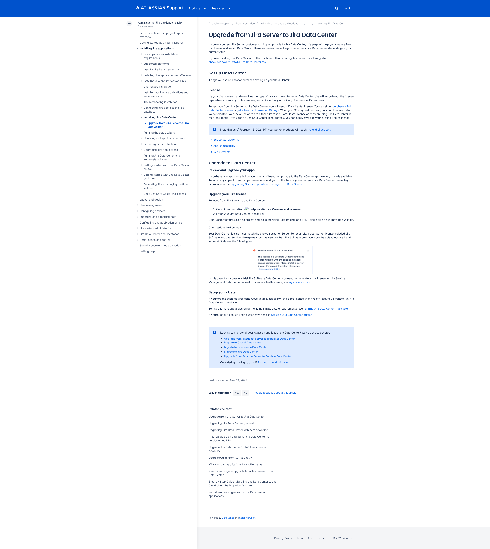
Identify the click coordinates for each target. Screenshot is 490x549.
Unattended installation (158, 86)
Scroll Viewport (247, 517)
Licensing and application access (164, 138)
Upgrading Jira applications (161, 149)
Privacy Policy (283, 538)
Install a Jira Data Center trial (161, 69)
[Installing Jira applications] (309, 23)
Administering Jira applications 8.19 (160, 22)
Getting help (147, 251)
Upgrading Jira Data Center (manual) (232, 423)
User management (151, 205)
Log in (347, 8)
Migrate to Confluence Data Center (245, 347)
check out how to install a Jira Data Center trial (237, 62)
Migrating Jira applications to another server (236, 464)
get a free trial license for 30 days (257, 110)
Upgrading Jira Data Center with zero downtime (238, 430)
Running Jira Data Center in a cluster (326, 308)
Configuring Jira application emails (161, 222)
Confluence (228, 517)
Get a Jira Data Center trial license (165, 193)
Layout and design (151, 199)
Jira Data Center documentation (159, 234)
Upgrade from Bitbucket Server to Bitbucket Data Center (259, 338)
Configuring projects (152, 211)
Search (337, 8)
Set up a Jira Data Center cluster (291, 314)
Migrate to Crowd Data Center (242, 342)
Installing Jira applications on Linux (165, 80)
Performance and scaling (155, 239)
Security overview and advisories (160, 245)
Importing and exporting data (158, 216)
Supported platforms (156, 63)
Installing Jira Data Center (160, 117)
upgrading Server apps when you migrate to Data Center (266, 184)
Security (323, 538)
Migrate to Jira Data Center (241, 351)
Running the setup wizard (159, 132)
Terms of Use (304, 538)
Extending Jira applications (160, 144)
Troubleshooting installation (160, 102)
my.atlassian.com (299, 282)
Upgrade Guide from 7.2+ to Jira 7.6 (231, 457)
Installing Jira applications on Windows (167, 75)
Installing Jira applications (157, 48)
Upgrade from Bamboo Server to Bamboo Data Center (258, 356)
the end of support (319, 129)
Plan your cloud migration (273, 362)
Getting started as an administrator (161, 42)
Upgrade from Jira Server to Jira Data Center (237, 416)
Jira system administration (156, 228)
